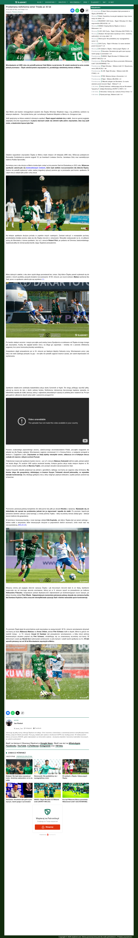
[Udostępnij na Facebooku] (72, 10)
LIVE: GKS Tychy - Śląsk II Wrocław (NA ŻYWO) (114, 31)
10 (105, 68)
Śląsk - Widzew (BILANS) (110, 79)
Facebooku (11, 746)
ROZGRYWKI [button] (50, 2)
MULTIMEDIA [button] (75, 2)
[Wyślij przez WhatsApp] (77, 10)
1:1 (43, 279)
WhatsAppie (74, 743)
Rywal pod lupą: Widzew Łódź (110, 94)
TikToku (59, 746)
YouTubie (21, 746)
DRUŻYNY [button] (62, 2)
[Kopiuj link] (87, 10)
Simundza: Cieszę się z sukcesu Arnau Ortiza (114, 91)
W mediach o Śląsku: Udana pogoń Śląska (112, 49)
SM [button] (104, 2)
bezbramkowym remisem (35, 168)
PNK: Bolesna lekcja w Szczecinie (113, 76)
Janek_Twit (18, 728)
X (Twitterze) (33, 746)
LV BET (111, 2)
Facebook (38, 728)
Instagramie (45, 746)
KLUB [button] (39, 2)
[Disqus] (47, 907)
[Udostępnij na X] (82, 10)
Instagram (28, 728)
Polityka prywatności (124, 937)
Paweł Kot (86, 61)
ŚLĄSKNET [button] (95, 2)
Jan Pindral (21, 9)
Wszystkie (10, 756)
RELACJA (22, 525)
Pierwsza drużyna (17, 12)
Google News (46, 743)
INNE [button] (85, 2)
